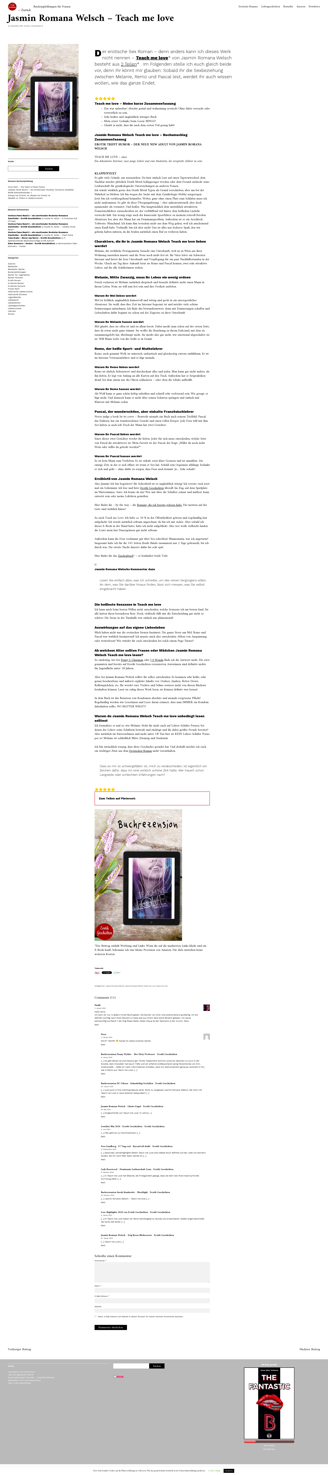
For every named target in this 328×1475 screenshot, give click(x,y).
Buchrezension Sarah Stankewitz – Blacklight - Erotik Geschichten (135, 1192)
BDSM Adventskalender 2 (20, 192)
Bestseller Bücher (16, 269)
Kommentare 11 (37, 26)
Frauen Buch (13, 289)
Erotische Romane (248, 6)
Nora (28, 26)
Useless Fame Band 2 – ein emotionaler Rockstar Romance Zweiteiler (41, 190)
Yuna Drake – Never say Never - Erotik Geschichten (34, 238)
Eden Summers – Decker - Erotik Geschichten (31, 243)
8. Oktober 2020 (107, 1172)
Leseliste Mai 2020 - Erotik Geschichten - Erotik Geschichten (133, 1127)
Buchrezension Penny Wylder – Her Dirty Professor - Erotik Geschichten (139, 1054)
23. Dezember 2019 (15, 26)
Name (98, 1286)
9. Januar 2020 (106, 1057)
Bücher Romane (15, 277)
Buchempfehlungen (17, 272)
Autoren (301, 6)
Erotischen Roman (140, 751)
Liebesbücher (14, 303)
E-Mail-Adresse (102, 1296)
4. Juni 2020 (105, 1129)
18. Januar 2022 (107, 1238)
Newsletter (314, 6)
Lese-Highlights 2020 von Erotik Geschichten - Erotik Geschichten (135, 1212)
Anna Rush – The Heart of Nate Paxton (26, 187)
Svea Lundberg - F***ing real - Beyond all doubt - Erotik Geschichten (136, 1146)
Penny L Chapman (132, 660)
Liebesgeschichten (270, 6)
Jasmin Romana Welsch (115, 986)
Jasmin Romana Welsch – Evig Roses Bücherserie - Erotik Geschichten (137, 1235)
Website (98, 1306)
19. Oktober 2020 (107, 1195)
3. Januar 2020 (100, 1008)
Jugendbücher (14, 297)
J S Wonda (156, 660)
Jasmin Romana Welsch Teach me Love (140, 986)
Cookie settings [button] (214, 1471)
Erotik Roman (14, 280)
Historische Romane (17, 294)
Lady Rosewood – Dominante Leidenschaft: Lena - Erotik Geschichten (137, 1169)
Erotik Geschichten (152, 488)
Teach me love (152, 57)
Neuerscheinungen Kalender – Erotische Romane (31, 1377)
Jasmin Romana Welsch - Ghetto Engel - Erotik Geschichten (132, 1106)
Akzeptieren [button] (229, 1470)
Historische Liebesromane (20, 291)
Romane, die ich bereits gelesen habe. (159, 505)
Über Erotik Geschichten (19, 1383)
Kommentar (100, 1261)
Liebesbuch (13, 300)
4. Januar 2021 (106, 1215)
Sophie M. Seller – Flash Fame (58, 235)
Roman (11, 314)
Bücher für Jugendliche (19, 275)
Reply (97, 1024)
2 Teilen (129, 64)
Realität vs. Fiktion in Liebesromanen (25, 198)
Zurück (26, 10)
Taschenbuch (125, 556)
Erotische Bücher (16, 283)
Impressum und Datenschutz (21, 1372)
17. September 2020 (108, 1149)
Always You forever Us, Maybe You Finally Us (29, 195)
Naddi (97, 1005)
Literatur (12, 311)
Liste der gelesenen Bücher (21, 1375)
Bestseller (288, 6)
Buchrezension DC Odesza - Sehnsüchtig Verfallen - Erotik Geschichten (138, 1084)
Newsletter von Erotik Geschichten (24, 1380)
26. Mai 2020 (106, 1109)
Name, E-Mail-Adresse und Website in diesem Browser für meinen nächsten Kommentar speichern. (140, 1317)
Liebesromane (14, 308)
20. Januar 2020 (107, 1086)
